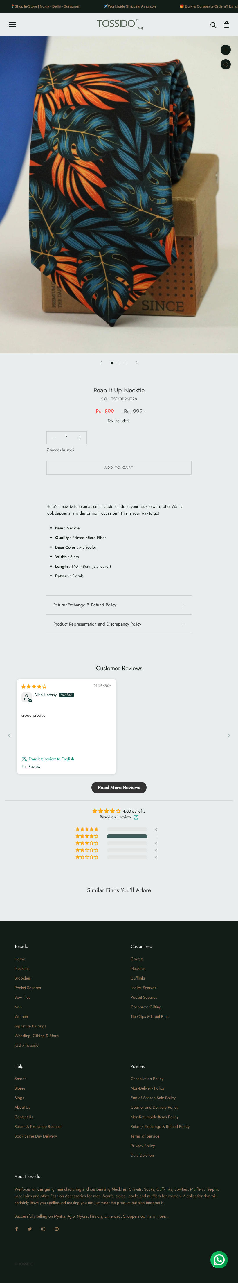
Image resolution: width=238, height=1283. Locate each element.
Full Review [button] (31, 766)
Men (18, 1007)
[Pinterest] (57, 1229)
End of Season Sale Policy (153, 1098)
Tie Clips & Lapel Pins (149, 1016)
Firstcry (96, 1216)
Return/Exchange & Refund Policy (84, 605)
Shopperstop (134, 1216)
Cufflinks (138, 978)
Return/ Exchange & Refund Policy (160, 1126)
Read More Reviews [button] (119, 787)
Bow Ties (22, 997)
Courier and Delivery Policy (154, 1107)
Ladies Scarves (143, 988)
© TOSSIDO (24, 1264)
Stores (20, 1088)
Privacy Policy (143, 1146)
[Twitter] (30, 1229)
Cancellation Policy (147, 1078)
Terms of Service (145, 1136)
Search (20, 1078)
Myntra (59, 1216)
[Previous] (101, 362)
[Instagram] (43, 1229)
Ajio (71, 1216)
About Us (22, 1107)
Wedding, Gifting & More (37, 1035)
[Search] (213, 24)
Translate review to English (51, 759)
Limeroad (112, 1216)
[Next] (137, 362)
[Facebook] (17, 1229)
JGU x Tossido (27, 1045)
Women (21, 1016)
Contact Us (24, 1117)
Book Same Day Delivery (36, 1136)
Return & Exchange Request (38, 1126)
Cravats (137, 959)
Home (20, 959)
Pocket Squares (28, 988)
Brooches (23, 978)
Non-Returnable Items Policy (154, 1117)
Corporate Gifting (146, 1007)
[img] (33, 686)
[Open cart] (226, 24)
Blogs (19, 1098)
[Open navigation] (12, 24)
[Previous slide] (9, 735)
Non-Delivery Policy (148, 1088)
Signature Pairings (30, 1026)
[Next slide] (228, 735)
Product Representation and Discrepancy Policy (97, 624)
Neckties (22, 968)
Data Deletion (142, 1155)
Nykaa (82, 1216)
